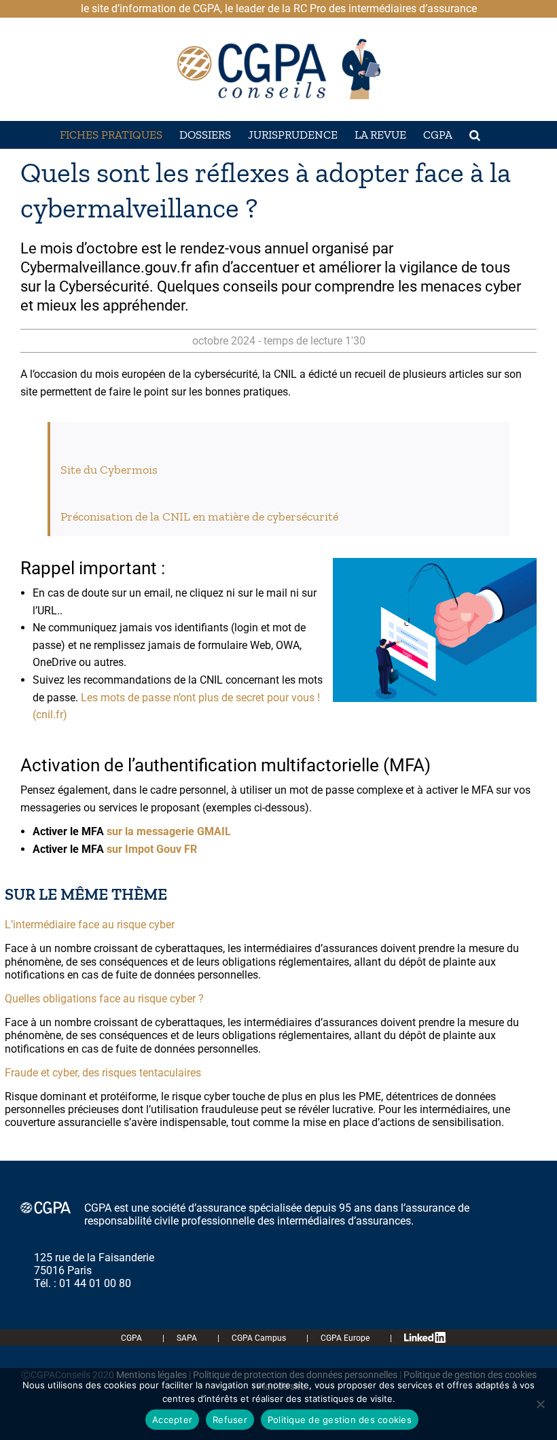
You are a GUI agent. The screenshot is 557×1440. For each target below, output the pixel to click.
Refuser (230, 1419)
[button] (474, 134)
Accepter (172, 1419)
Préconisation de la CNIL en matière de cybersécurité (199, 516)
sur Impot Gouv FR (150, 849)
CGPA (131, 1338)
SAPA (186, 1338)
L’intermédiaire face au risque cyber (90, 924)
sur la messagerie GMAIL (169, 831)
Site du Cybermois (109, 469)
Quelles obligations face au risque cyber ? (104, 998)
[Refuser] (540, 1404)
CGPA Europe (345, 1338)
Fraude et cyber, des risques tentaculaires (103, 1072)
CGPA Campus (258, 1338)
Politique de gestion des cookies (340, 1419)
